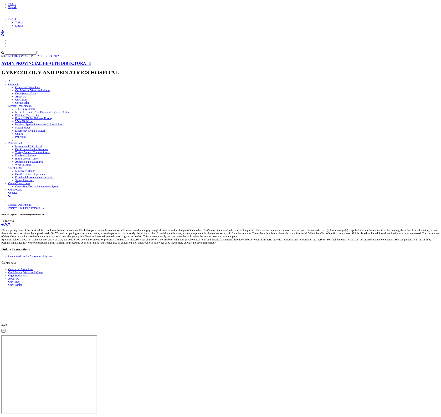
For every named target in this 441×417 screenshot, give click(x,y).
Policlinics (20, 136)
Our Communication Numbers (31, 149)
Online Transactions (19, 183)
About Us (20, 96)
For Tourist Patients (25, 155)
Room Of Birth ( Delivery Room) (33, 118)
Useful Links (15, 167)
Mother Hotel (22, 127)
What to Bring (23, 164)
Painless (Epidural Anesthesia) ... (26, 207)
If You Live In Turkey (27, 158)
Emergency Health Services (30, 130)
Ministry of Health (25, 170)
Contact (12, 192)
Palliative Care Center (27, 115)
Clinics (19, 133)
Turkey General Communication (32, 152)
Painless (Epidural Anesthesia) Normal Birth (39, 124)
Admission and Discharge (29, 161)
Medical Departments (20, 105)
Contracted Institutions (27, 87)
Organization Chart (25, 93)
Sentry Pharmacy (24, 180)
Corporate (13, 84)
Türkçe (12, 4)
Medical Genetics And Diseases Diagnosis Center (42, 112)
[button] (13, 19)
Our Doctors (15, 189)
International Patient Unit (28, 146)
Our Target (21, 99)
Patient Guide (15, 143)
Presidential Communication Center (34, 177)
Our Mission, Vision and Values (32, 90)
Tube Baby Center (25, 108)
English (12, 7)
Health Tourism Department (30, 174)
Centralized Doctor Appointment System (37, 186)
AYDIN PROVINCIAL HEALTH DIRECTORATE (46, 63)
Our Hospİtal (22, 102)
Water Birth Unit (24, 121)
